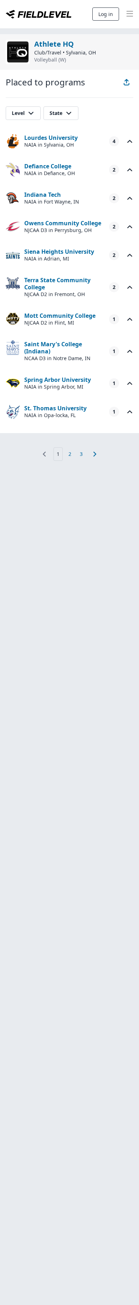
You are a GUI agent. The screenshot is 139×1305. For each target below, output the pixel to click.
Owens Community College (62, 223)
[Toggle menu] (130, 14)
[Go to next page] (94, 454)
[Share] (126, 82)
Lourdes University (51, 138)
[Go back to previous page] (44, 454)
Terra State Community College (57, 283)
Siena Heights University (59, 252)
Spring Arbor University (57, 380)
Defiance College (47, 166)
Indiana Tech (42, 195)
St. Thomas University (55, 408)
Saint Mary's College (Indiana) (53, 347)
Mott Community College (60, 316)
